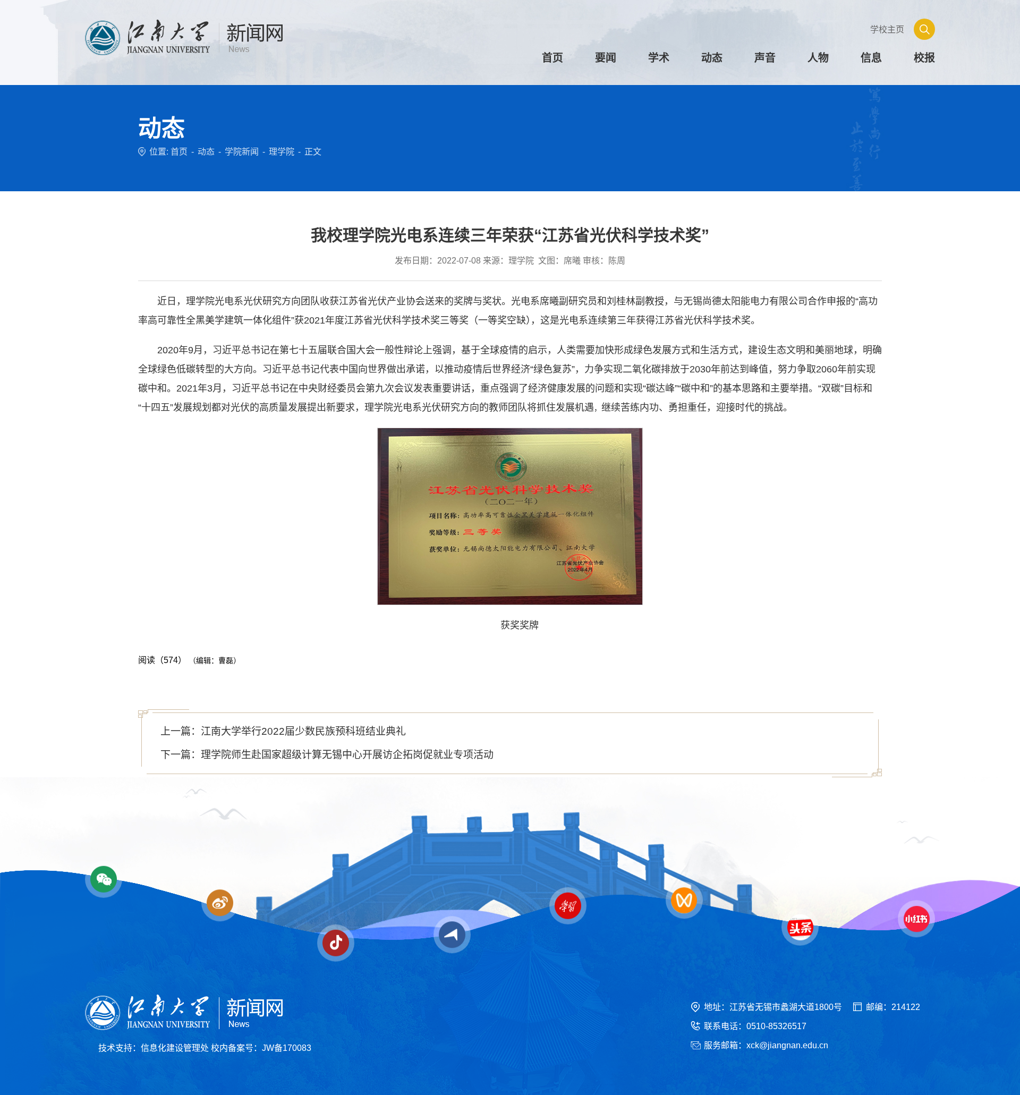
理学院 (281, 151)
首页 (179, 151)
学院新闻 (242, 151)
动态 (206, 151)
